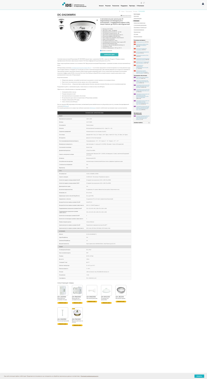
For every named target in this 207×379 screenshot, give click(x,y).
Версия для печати (126, 15)
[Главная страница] (119, 11)
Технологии (115, 5)
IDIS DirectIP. (66, 106)
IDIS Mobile (92, 108)
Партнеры (132, 5)
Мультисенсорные (138, 36)
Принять (199, 376)
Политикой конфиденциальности (89, 376)
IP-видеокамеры (129, 11)
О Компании (140, 5)
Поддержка (124, 5)
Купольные (135, 11)
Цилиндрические (138, 18)
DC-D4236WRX (142, 11)
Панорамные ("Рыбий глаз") (140, 27)
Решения (108, 5)
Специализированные (139, 29)
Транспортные (137, 32)
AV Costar (136, 34)
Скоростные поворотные (139, 23)
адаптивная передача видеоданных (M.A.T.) (81, 67)
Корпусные (136, 16)
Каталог (101, 5)
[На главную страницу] (78, 6)
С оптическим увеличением (140, 25)
